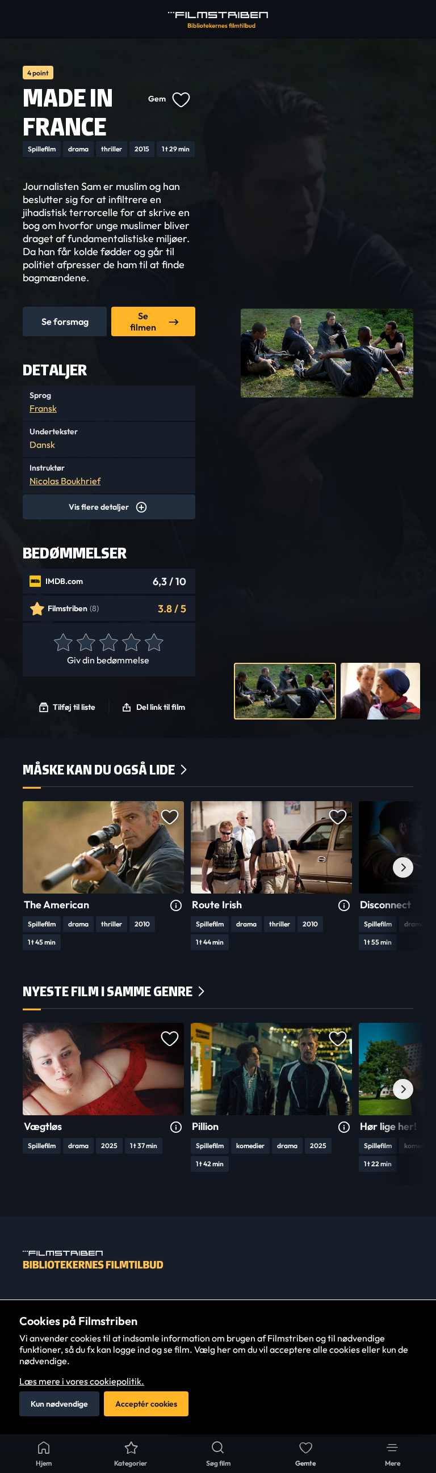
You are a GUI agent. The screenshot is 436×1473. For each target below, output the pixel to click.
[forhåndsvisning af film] (285, 691)
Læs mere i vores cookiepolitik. (81, 1381)
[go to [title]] (103, 847)
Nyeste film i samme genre (107, 991)
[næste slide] (403, 867)
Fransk (43, 408)
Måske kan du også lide (99, 769)
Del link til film (160, 707)
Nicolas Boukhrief (65, 480)
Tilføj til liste (74, 707)
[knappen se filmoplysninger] (176, 906)
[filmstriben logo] (218, 20)
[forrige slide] (33, 867)
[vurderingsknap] (62, 643)
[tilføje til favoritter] (180, 98)
